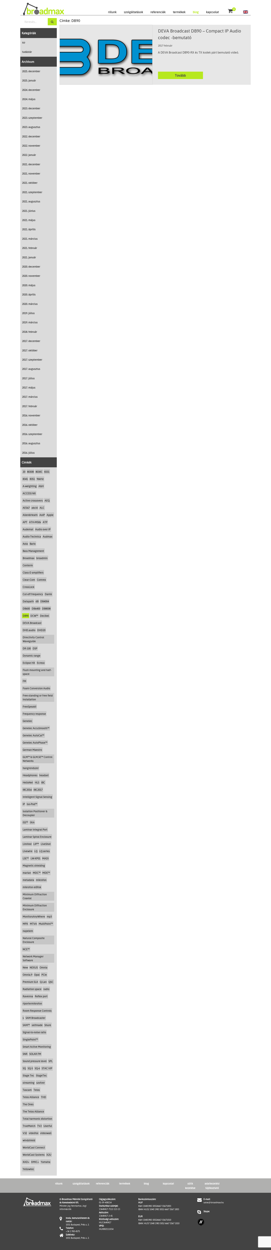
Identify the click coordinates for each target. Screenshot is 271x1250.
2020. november (31, 275)
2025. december (31, 71)
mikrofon (41, 879)
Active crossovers (33, 500)
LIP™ (36, 843)
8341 (25, 478)
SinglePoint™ (30, 1039)
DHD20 (41, 630)
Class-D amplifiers (33, 572)
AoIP (42, 514)
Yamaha (45, 1161)
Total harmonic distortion (37, 1118)
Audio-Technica (32, 536)
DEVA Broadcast (32, 622)
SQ (24, 1068)
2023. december (31, 108)
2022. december (31, 136)
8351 (32, 478)
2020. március (30, 303)
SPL (50, 1061)
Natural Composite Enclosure (34, 940)
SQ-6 (37, 1068)
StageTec (41, 1075)
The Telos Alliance (33, 1111)
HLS (37, 782)
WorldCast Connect (34, 1147)
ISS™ (25, 822)
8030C (39, 471)
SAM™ (26, 1025)
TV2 (39, 1125)
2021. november (31, 173)
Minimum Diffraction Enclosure (35, 907)
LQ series (44, 851)
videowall (45, 1133)
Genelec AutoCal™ (33, 735)
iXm (32, 822)
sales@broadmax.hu (214, 1202)
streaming (28, 1082)
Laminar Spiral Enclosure (37, 836)
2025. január (29, 80)
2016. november (31, 415)
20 (24, 471)
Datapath (28, 601)
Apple (50, 514)
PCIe (44, 974)
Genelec (27, 720)
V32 (25, 1133)
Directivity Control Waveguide (33, 639)
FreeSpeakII (29, 706)
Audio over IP (43, 529)
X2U (48, 1154)
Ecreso (41, 662)
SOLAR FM (35, 1053)
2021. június (28, 210)
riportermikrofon (32, 1003)
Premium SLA (30, 981)
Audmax (47, 536)
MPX (25, 923)
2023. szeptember (32, 117)
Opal (37, 974)
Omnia (43, 967)
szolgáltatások (133, 12)
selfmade (37, 1025)
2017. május (28, 387)
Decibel (44, 615)
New (25, 967)
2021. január (29, 257)
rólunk (112, 12)
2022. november (31, 145)
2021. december (31, 164)
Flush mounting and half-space (37, 671)
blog (196, 12)
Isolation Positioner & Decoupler (35, 813)
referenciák (158, 12)
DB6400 (36, 608)
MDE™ (46, 872)
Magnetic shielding (34, 865)
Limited (27, 843)
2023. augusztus (31, 127)
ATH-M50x (35, 522)
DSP (35, 648)
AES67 (26, 507)
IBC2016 (27, 789)
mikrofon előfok (32, 887)
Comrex (41, 579)
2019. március (30, 322)
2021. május (28, 220)
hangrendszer (31, 768)
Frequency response (34, 713)
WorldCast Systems (34, 1154)
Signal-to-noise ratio (34, 1032)
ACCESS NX (29, 493)
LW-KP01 (35, 858)
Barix (33, 543)
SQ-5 (30, 1068)
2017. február (29, 406)
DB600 (26, 608)
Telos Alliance (31, 1097)
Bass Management (33, 550)
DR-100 (27, 648)
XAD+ (26, 1161)
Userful (48, 1125)
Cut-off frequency (33, 594)
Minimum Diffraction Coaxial (35, 896)
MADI (45, 858)
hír (23, 42)
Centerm (28, 565)
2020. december (31, 266)
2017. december (31, 341)
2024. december (31, 89)
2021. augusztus (31, 201)
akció (35, 507)
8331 (46, 471)
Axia (25, 543)
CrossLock (28, 586)
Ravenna (28, 996)
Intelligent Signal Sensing (37, 796)
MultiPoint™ (46, 923)
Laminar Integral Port (35, 829)
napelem (28, 930)
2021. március (30, 238)
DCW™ (34, 615)
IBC (43, 782)
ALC (42, 507)
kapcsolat (212, 12)
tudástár (27, 51)
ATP (45, 522)
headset (44, 775)
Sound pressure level (35, 1061)
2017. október (29, 350)
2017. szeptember (32, 359)
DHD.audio (29, 630)
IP (24, 804)
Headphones (30, 775)
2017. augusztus (31, 368)
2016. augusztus (31, 443)
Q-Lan (43, 981)
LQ (35, 851)
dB (37, 601)
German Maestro (32, 749)
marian (27, 872)
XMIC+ (35, 1161)
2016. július (28, 452)
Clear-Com (29, 579)
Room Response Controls (37, 1010)
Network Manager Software (33, 958)
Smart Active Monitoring (37, 1046)
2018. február (29, 331)
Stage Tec (28, 1075)
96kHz (40, 478)
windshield (29, 1140)
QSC (50, 981)
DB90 (26, 615)
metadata (28, 879)
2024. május (28, 99)
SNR (25, 1053)
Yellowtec (28, 1169)
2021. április (29, 229)
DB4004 (44, 601)
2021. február (29, 247)
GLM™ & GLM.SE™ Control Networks (37, 758)
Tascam (27, 1089)
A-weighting (30, 486)
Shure (47, 1025)
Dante (48, 594)
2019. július (28, 313)
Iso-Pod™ (32, 804)
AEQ (47, 500)
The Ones (28, 1104)
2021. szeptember (32, 192)
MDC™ (37, 872)
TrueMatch (29, 1125)
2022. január (29, 154)
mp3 (49, 916)
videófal (33, 1133)
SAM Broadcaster (35, 1017)
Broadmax (28, 558)
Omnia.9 (27, 974)
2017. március (30, 396)
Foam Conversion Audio (36, 688)
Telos (37, 1089)
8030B (30, 471)
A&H (41, 486)
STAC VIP (47, 1068)
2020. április (29, 294)
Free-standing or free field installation (38, 697)
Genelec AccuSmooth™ (36, 728)
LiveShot (46, 843)
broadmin (42, 558)
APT (25, 522)
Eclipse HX (29, 662)
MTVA (33, 923)
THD (43, 1097)
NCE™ (26, 949)
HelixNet (28, 782)
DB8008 (46, 608)
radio (46, 989)
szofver (40, 1082)
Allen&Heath (30, 514)
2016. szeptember (32, 434)
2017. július (28, 378)
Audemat (28, 529)
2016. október (29, 424)
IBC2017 (38, 789)
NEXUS (34, 967)
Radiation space (32, 989)
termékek (179, 12)
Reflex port (41, 996)
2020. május (28, 285)
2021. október (29, 182)
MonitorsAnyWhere (34, 916)
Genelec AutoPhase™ (35, 742)
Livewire (27, 851)
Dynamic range (31, 655)
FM (24, 681)
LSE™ (26, 858)
